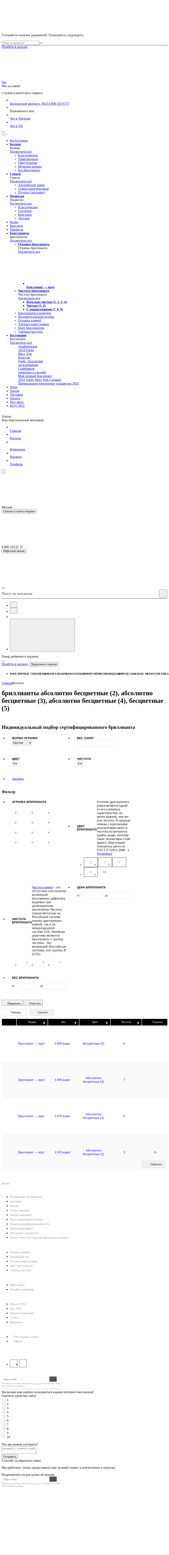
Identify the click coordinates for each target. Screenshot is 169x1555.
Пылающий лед (19, 1256)
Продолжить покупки (44, 664)
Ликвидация (112, 673)
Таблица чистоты (20, 1270)
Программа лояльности (24, 1233)
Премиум (94, 673)
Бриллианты (58, 673)
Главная (7, 683)
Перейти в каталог (15, 47)
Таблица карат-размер (23, 1261)
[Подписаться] (53, 1379)
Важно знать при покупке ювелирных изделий (39, 1237)
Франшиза (16, 1322)
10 (8, 1437)
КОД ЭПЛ (144, 673)
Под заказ (130, 673)
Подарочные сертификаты (26, 1196)
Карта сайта (17, 1285)
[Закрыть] (3, 661)
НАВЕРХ (8, 1186)
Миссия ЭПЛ (18, 1304)
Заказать (18, 778)
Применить (14, 1003)
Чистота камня (42, 887)
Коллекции (78, 673)
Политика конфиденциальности (29, 1224)
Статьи (14, 1317)
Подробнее (104, 853)
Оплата (14, 1205)
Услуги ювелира (20, 1210)
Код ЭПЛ (15, 1308)
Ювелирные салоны (26, 1336)
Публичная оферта (21, 1228)
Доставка (15, 1201)
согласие (36, 1383)
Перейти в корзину (15, 664)
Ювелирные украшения (29, 673)
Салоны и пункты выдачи (19, 511)
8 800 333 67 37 (13, 1349)
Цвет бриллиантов (21, 1265)
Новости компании (22, 1313)
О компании (13, 1297)
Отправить (9, 1456)
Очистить (35, 1003)
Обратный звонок (14, 551)
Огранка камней (20, 1252)
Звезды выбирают (21, 1215)
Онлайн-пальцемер (22, 1289)
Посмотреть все (21, 151)
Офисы (18, 1341)
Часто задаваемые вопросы (26, 1219)
